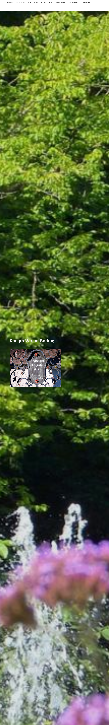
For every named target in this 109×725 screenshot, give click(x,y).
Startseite (10, 2)
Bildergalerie (24, 8)
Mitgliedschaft (86, 2)
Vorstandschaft (20, 2)
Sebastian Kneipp (33, 2)
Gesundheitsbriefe (12, 8)
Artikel (51, 2)
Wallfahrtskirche (74, 2)
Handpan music (35, 8)
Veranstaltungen (61, 2)
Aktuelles (43, 2)
